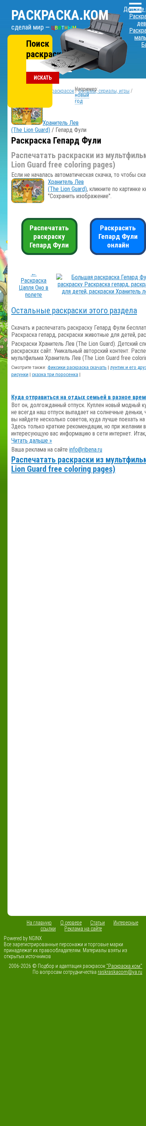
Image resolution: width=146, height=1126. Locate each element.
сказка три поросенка (55, 374)
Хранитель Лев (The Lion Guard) (45, 126)
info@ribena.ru (85, 449)
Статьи (97, 923)
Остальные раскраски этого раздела (74, 310)
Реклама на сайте (83, 929)
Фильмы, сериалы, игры (104, 91)
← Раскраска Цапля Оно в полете (33, 284)
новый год (82, 98)
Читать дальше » (31, 440)
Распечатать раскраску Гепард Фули (49, 236)
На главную (39, 923)
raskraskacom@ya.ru (120, 972)
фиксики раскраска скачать (77, 367)
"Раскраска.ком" (124, 966)
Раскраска (60, 15)
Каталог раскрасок (53, 91)
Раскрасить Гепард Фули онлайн (118, 236)
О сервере (71, 923)
